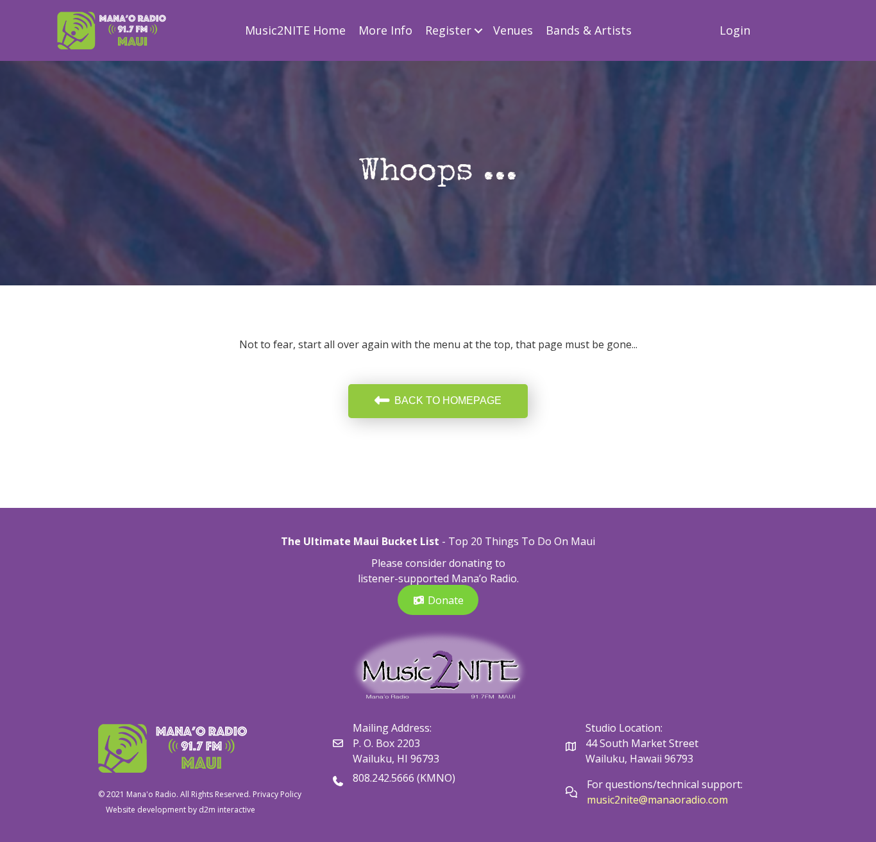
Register (448, 30)
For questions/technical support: (666, 784)
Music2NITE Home (295, 30)
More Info (385, 30)
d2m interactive (227, 809)
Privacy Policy (277, 794)
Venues (513, 30)
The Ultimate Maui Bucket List (360, 541)
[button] (478, 30)
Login (735, 30)
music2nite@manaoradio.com (657, 800)
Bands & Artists (589, 30)
